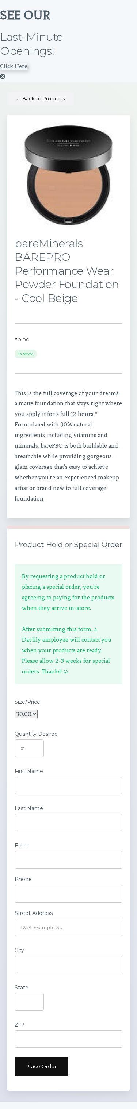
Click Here (13, 66)
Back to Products (40, 98)
